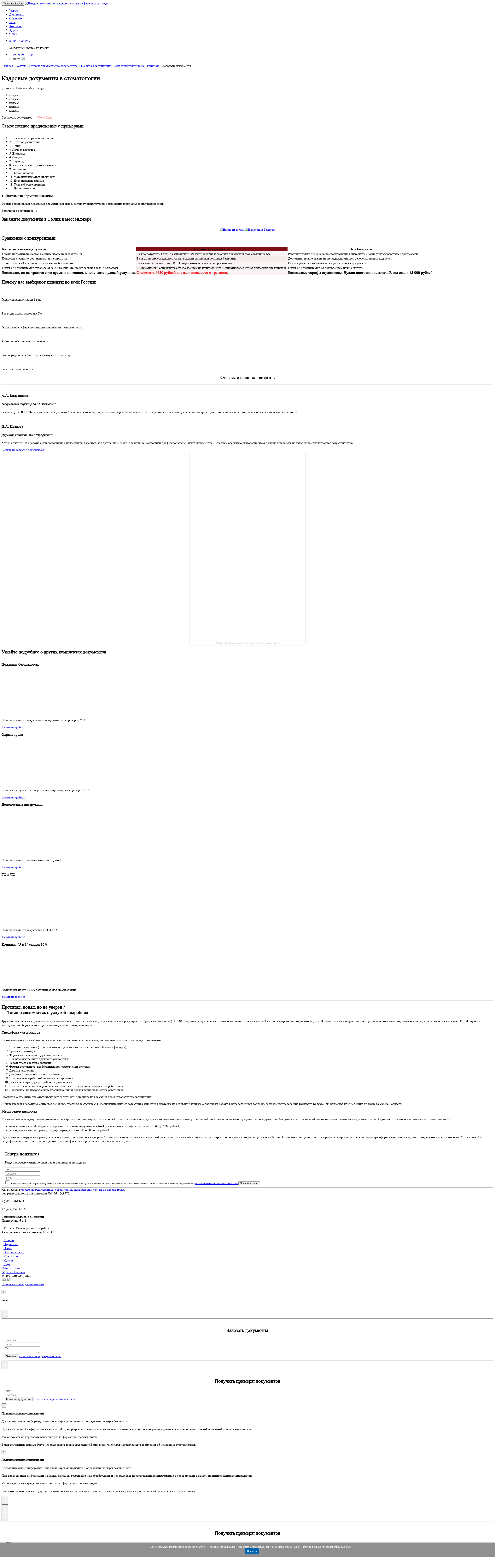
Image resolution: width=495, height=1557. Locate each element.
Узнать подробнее (13, 727)
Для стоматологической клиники (137, 66)
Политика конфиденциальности (23, 1284)
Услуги (14, 10)
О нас (13, 34)
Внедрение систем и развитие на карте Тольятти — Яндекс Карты (247, 643)
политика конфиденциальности (40, 1356)
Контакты (15, 26)
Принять (252, 1551)
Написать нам (11, 1268)
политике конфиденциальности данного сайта (216, 1183)
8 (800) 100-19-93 (20, 41)
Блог (12, 22)
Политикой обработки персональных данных (326, 1547)
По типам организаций (96, 66)
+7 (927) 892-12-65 (21, 55)
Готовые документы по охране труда (53, 66)
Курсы (13, 30)
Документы (17, 14)
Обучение (15, 18)
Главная (8, 66)
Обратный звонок (13, 1272)
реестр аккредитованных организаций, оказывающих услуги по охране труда (72, 1189)
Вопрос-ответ (13, 1252)
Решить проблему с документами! (24, 450)
